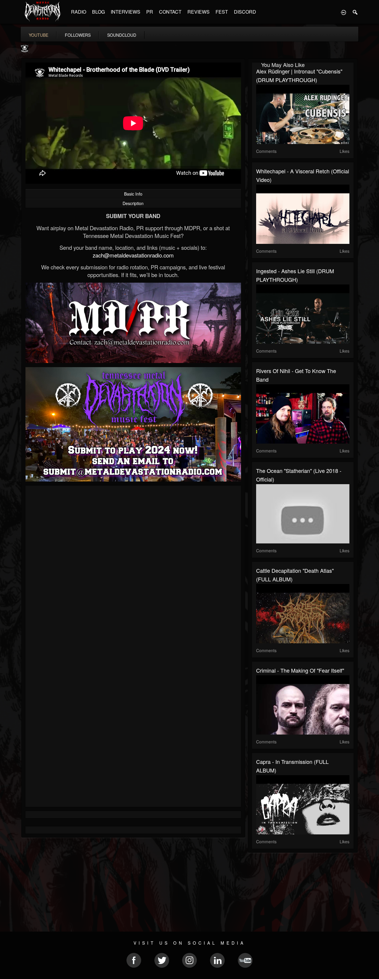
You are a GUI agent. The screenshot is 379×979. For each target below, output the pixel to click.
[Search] (355, 12)
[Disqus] (133, 569)
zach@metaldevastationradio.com (133, 255)
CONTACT (170, 11)
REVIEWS (198, 11)
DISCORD (245, 11)
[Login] (343, 12)
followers (78, 35)
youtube (38, 35)
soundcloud (121, 35)
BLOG (98, 11)
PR (149, 11)
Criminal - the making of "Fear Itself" (300, 670)
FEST (222, 11)
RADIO (78, 11)
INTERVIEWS (125, 11)
